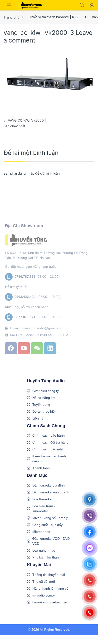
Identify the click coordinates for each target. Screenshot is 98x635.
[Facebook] (11, 348)
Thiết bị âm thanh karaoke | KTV (54, 17)
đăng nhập (26, 173)
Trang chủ (11, 17)
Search (81, 5)
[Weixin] (37, 348)
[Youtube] (24, 348)
